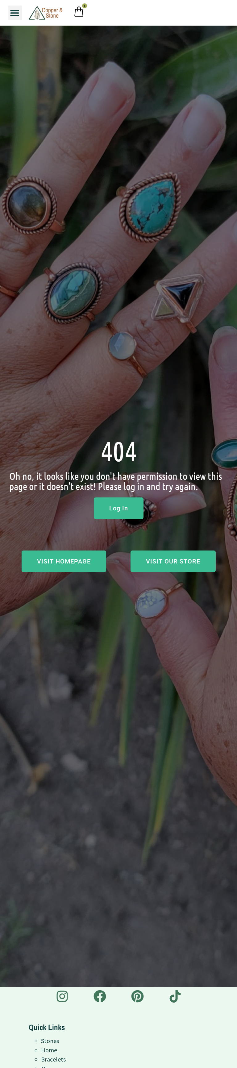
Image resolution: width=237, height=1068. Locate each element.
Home (49, 1050)
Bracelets (53, 1059)
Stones (50, 1041)
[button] (15, 13)
